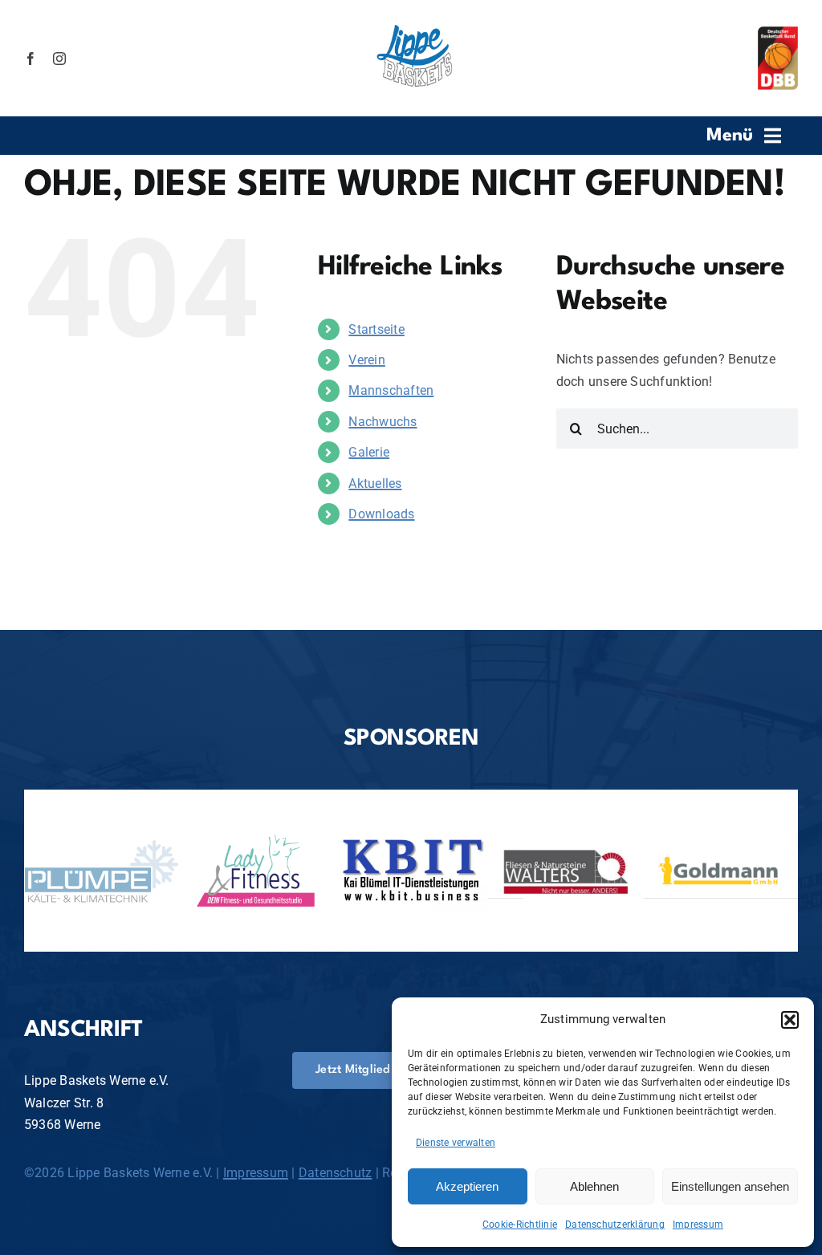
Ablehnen (594, 1186)
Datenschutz (335, 1172)
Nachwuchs (382, 421)
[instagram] (59, 58)
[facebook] (30, 58)
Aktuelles (374, 483)
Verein (366, 360)
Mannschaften (390, 390)
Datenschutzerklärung (615, 1224)
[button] (790, 1020)
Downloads (381, 514)
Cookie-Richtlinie (519, 1224)
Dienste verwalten (455, 1142)
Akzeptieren (467, 1186)
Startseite (376, 329)
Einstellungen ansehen (730, 1186)
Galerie (368, 452)
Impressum (698, 1224)
